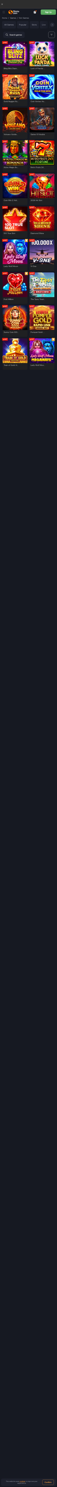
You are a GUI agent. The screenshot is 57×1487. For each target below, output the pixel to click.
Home (4, 18)
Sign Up (48, 12)
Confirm (48, 1482)
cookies (22, 1481)
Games (13, 18)
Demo (15, 64)
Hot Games (24, 18)
